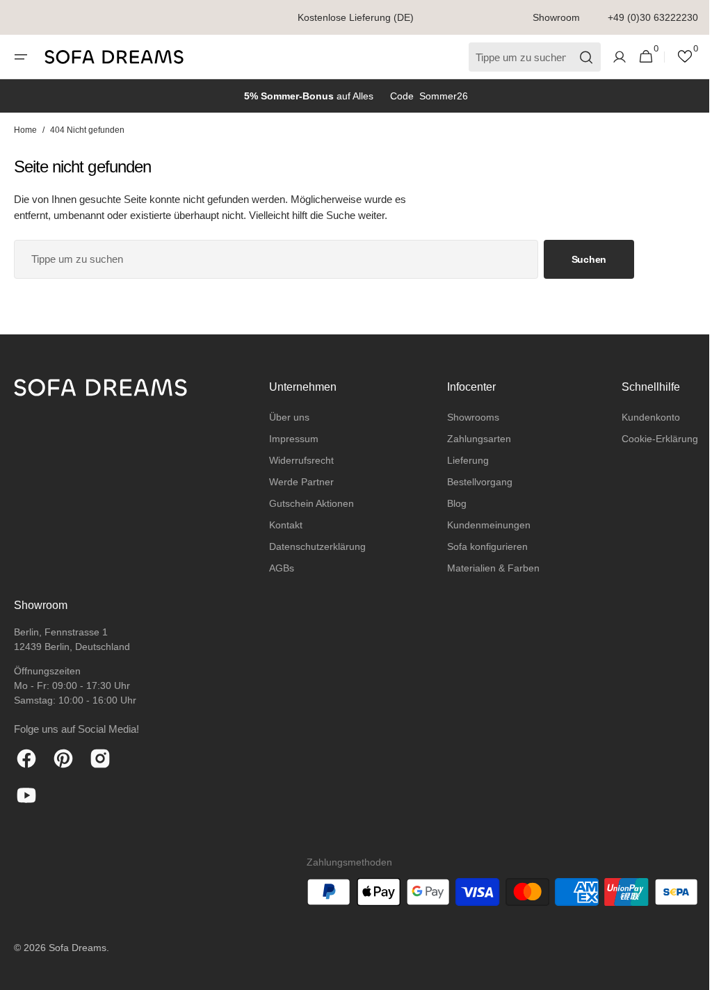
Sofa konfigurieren (480, 546)
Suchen (589, 259)
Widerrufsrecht (298, 460)
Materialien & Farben (486, 568)
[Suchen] (576, 57)
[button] (21, 57)
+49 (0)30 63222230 (653, 17)
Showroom (556, 17)
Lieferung (461, 460)
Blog (450, 503)
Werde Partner (298, 481)
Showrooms (466, 417)
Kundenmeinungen (482, 524)
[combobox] (276, 259)
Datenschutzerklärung (314, 546)
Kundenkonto (640, 417)
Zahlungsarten (472, 438)
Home (25, 130)
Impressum (290, 438)
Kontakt (282, 524)
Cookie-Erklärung (649, 438)
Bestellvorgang (472, 481)
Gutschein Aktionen (308, 503)
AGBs (278, 568)
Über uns (286, 417)
